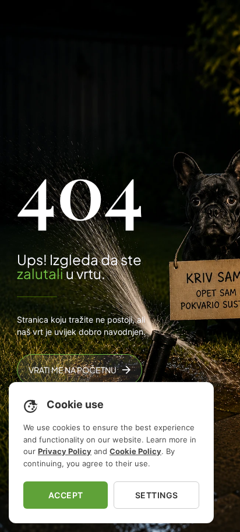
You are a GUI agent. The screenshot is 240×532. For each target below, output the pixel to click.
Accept (65, 495)
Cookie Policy (135, 451)
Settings (156, 495)
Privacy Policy (64, 451)
